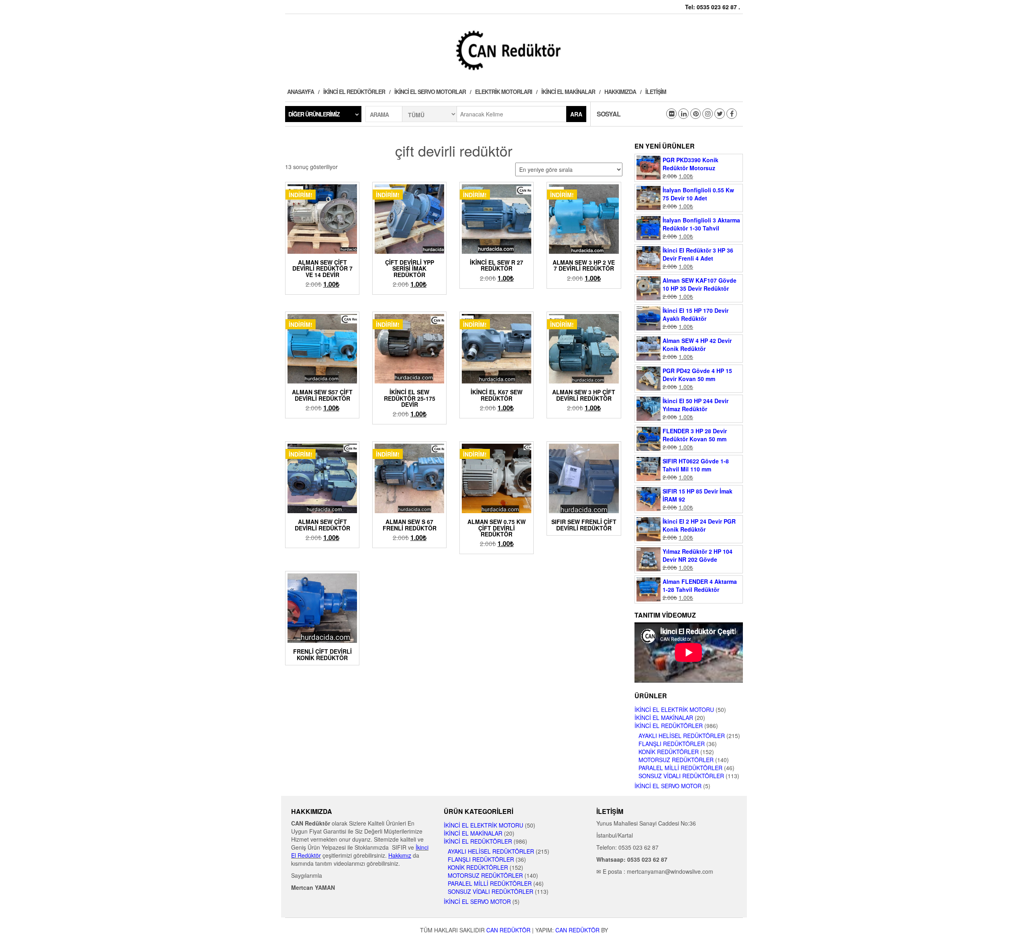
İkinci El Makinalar (568, 92)
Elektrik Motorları (503, 92)
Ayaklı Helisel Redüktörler (681, 736)
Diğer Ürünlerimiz (314, 114)
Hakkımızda (620, 92)
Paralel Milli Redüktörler (680, 768)
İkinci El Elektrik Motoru (674, 709)
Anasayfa (300, 92)
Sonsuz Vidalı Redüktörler (681, 776)
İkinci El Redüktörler (354, 92)
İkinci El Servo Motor (668, 786)
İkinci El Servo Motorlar (430, 92)
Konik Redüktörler (668, 752)
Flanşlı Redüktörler (671, 744)
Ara (576, 114)
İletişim (655, 92)
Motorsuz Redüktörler (676, 760)
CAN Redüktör (508, 930)
